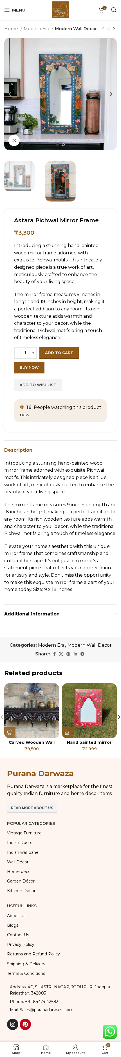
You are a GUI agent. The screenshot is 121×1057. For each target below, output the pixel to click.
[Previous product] (103, 29)
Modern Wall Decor (76, 28)
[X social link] (61, 654)
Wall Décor (17, 862)
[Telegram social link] (82, 654)
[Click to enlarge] (14, 140)
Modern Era (37, 28)
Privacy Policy (20, 944)
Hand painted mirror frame (89, 745)
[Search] (114, 9)
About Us (16, 915)
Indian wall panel (23, 852)
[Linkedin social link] (75, 654)
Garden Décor (21, 881)
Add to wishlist (38, 384)
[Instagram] (12, 1024)
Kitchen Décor (21, 890)
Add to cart (59, 352)
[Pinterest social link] (68, 654)
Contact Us (18, 934)
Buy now (29, 367)
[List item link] (60, 1001)
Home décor (19, 871)
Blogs (12, 925)
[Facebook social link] (54, 654)
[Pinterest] (25, 1024)
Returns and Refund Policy (33, 954)
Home (11, 28)
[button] (9, 732)
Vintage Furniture (24, 833)
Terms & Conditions (26, 973)
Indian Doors (19, 842)
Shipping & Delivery (26, 963)
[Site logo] (60, 9)
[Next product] (114, 29)
